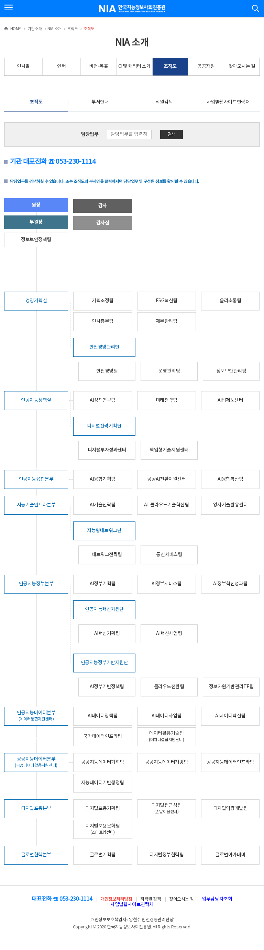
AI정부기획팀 (103, 584)
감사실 (102, 223)
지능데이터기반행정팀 (102, 783)
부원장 (36, 222)
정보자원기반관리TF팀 (231, 687)
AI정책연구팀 (103, 400)
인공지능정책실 (36, 400)
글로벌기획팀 (103, 855)
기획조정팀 (102, 301)
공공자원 (205, 66)
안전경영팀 (107, 371)
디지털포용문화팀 (102, 829)
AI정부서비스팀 (167, 584)
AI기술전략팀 (103, 505)
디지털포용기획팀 (102, 808)
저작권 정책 (150, 899)
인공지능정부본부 (36, 584)
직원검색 (164, 102)
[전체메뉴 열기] (8, 8)
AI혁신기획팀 (107, 633)
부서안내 (100, 102)
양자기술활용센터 (230, 505)
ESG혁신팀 (166, 301)
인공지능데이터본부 (36, 716)
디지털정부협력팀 (166, 855)
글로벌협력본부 (36, 855)
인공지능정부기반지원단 (104, 663)
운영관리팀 (169, 371)
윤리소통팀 (230, 301)
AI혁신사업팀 (169, 633)
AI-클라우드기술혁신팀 (166, 505)
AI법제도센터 (230, 400)
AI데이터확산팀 (230, 716)
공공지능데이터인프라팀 (230, 762)
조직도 (170, 66)
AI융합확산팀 (230, 479)
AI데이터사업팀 (167, 716)
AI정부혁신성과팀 (230, 584)
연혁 (61, 66)
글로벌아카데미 (230, 855)
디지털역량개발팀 (230, 808)
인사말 (23, 66)
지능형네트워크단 (104, 530)
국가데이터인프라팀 (102, 736)
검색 (171, 134)
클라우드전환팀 (169, 687)
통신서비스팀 (169, 555)
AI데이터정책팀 (103, 716)
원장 (36, 205)
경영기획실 (36, 301)
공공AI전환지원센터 (166, 479)
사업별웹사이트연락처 (228, 102)
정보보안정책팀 (36, 240)
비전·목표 (98, 66)
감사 (102, 206)
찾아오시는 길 (242, 66)
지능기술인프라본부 (36, 505)
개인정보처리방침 (116, 899)
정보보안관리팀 (231, 371)
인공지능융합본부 (36, 479)
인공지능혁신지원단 (104, 609)
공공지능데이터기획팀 (102, 762)
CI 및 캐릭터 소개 (134, 66)
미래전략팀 (166, 400)
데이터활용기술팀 (166, 736)
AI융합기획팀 (103, 479)
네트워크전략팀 (107, 555)
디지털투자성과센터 (107, 450)
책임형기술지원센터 (169, 450)
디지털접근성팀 (166, 808)
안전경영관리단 (104, 347)
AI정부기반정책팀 (107, 687)
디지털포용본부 (36, 808)
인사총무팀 (102, 321)
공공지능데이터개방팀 (166, 762)
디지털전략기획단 (104, 426)
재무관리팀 (166, 321)
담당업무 (89, 134)
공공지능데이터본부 (36, 762)
